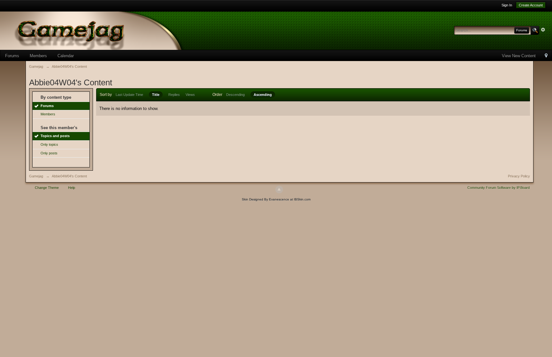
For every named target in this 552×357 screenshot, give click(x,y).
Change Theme (47, 188)
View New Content (519, 55)
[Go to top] (279, 189)
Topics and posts (55, 136)
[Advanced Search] (543, 29)
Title (155, 95)
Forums (12, 55)
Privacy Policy (519, 176)
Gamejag (36, 176)
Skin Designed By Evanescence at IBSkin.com (276, 199)
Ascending (263, 95)
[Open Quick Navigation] (546, 56)
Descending (235, 95)
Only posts (49, 153)
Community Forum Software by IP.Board (498, 188)
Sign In (507, 5)
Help (71, 188)
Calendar (65, 55)
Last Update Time (129, 95)
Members (38, 55)
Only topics (49, 144)
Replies (174, 95)
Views (190, 95)
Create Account (531, 5)
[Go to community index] (102, 30)
